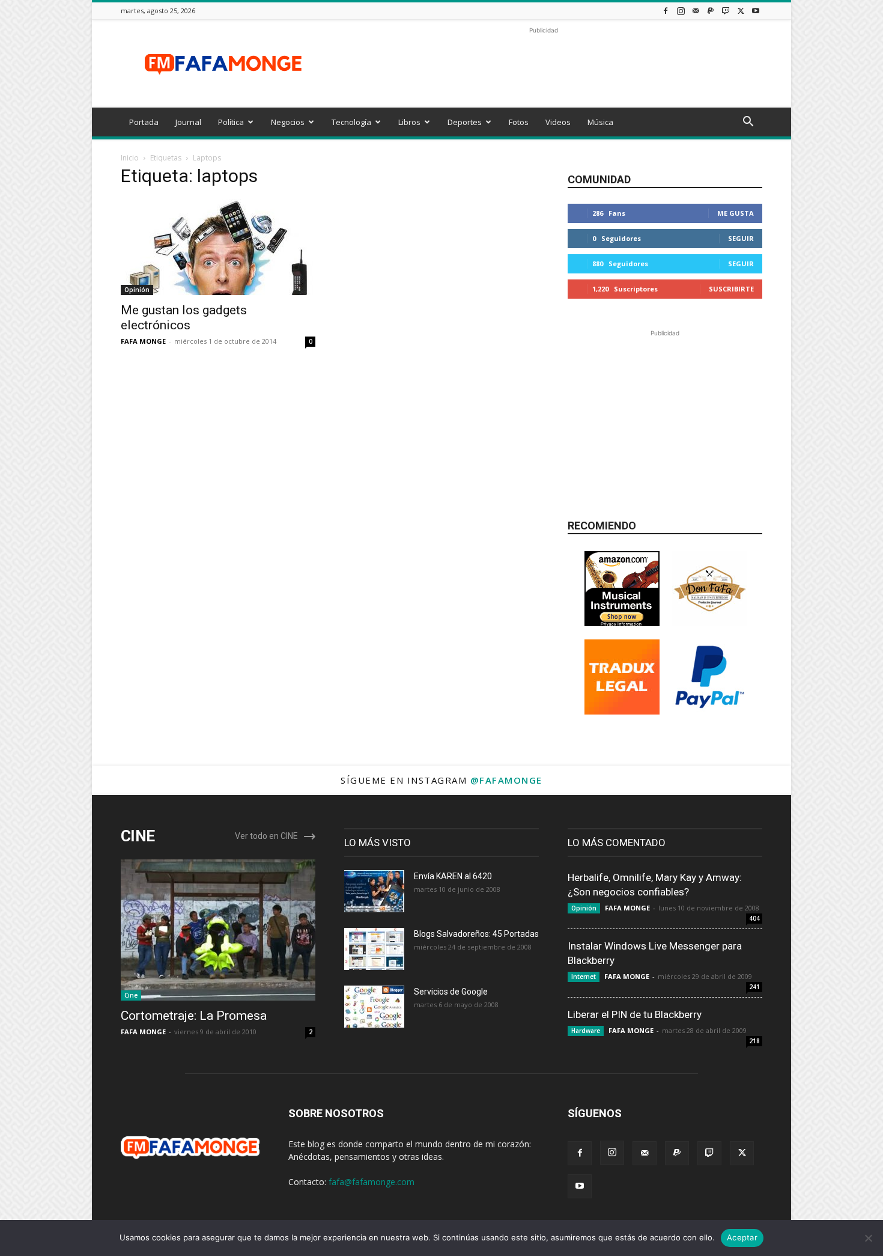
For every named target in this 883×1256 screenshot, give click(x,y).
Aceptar (742, 1237)
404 (754, 918)
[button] (747, 123)
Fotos (519, 122)
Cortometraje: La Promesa (194, 1015)
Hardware (585, 1030)
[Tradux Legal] (622, 711)
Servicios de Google (451, 991)
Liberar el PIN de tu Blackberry (635, 1014)
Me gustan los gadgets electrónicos (184, 317)
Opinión (137, 289)
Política (231, 122)
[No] (868, 1238)
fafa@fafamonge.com (371, 1181)
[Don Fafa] (709, 623)
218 (754, 1041)
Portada (144, 122)
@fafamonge (506, 780)
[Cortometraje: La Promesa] (218, 930)
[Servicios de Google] (374, 1007)
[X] (740, 10)
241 (754, 987)
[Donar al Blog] (709, 711)
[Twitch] (725, 10)
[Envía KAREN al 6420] (374, 891)
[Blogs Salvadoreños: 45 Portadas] (374, 949)
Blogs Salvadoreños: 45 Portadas (476, 934)
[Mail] (695, 10)
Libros (409, 122)
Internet (583, 976)
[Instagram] (680, 10)
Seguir (741, 238)
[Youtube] (755, 10)
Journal (188, 122)
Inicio (130, 158)
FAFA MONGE (143, 341)
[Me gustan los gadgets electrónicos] (218, 247)
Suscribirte (731, 288)
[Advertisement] (543, 64)
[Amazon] (622, 623)
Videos (558, 122)
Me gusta (735, 213)
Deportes (465, 122)
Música (600, 122)
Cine (131, 995)
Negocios (288, 122)
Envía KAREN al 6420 (453, 876)
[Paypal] (710, 10)
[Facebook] (665, 10)
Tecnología (351, 122)
